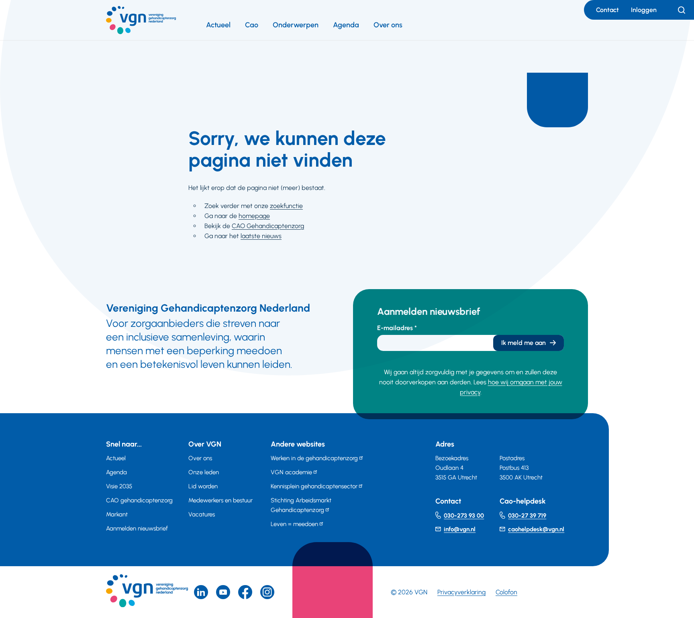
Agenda (346, 24)
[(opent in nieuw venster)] (245, 592)
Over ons (388, 24)
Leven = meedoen (294, 524)
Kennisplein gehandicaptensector (314, 486)
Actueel (218, 24)
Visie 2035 (119, 486)
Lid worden (203, 486)
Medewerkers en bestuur (220, 500)
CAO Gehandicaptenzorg (268, 226)
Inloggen (644, 10)
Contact (607, 10)
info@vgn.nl (460, 529)
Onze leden (203, 472)
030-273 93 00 (464, 515)
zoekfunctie (286, 206)
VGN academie (291, 472)
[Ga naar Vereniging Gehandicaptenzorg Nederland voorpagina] (141, 20)
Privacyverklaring (461, 592)
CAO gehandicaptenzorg (139, 500)
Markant (117, 514)
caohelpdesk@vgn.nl (536, 529)
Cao (251, 24)
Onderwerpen (295, 24)
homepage (254, 216)
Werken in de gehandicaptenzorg (314, 458)
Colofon (506, 592)
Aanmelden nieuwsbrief (137, 528)
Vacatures (201, 514)
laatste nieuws (261, 236)
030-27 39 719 (527, 515)
